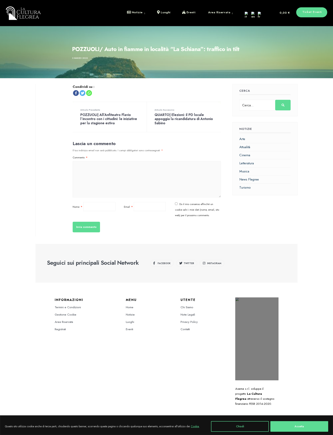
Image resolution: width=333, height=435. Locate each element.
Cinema (244, 155)
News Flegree (249, 179)
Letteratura (246, 163)
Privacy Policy (189, 322)
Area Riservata (64, 322)
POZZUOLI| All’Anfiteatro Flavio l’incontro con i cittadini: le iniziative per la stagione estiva (108, 116)
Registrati (60, 329)
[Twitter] (82, 93)
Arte (242, 139)
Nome (77, 207)
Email (128, 207)
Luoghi (130, 322)
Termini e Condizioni (68, 307)
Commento (80, 157)
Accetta (299, 426)
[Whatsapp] (89, 93)
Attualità (244, 147)
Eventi (129, 329)
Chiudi (240, 426)
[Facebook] (76, 93)
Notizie (130, 314)
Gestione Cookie (65, 314)
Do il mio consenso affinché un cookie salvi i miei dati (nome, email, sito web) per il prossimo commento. (197, 209)
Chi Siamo (187, 307)
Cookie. (195, 426)
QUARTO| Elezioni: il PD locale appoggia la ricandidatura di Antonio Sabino (184, 116)
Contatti (185, 329)
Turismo (245, 187)
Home (129, 307)
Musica (244, 171)
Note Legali (188, 314)
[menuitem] (139, 12)
